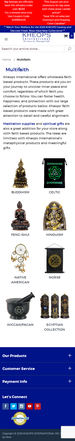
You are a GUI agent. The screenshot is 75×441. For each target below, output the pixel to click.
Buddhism (20, 192)
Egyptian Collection (54, 327)
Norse (55, 277)
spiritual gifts (53, 124)
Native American (20, 279)
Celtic (54, 192)
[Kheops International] (37, 37)
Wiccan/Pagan (20, 325)
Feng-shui (20, 235)
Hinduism (54, 235)
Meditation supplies (19, 124)
